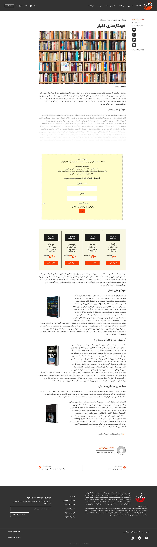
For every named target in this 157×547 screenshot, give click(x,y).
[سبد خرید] (20, 6)
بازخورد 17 (111, 434)
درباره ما (91, 5)
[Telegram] (139, 538)
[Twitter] (35, 6)
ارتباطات (118, 434)
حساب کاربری (9, 6)
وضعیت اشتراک (70, 517)
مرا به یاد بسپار (83, 203)
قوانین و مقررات (70, 513)
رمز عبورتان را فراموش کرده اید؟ (82, 206)
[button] (134, 30)
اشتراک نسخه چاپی (69, 501)
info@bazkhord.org (14, 538)
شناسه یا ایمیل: (82, 184)
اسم (49, 505)
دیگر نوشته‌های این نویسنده (105, 452)
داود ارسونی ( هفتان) (73, 544)
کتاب (100, 434)
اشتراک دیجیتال (70, 505)
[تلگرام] (26, 6)
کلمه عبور (82, 194)
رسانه (105, 434)
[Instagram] (31, 6)
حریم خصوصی (70, 509)
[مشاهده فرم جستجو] (16, 5)
